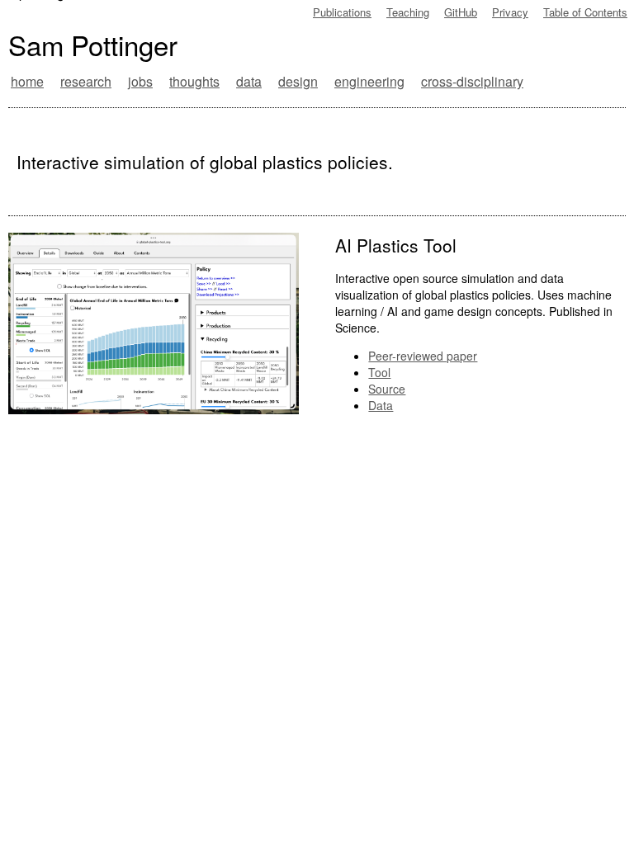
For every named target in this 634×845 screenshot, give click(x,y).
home (27, 81)
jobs (140, 81)
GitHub (460, 12)
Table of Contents (585, 12)
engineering (369, 81)
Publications (342, 12)
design (298, 81)
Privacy (510, 12)
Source (386, 388)
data (249, 81)
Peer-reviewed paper (422, 355)
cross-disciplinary (472, 81)
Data (380, 405)
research (85, 81)
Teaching (407, 12)
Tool (379, 372)
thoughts (194, 81)
